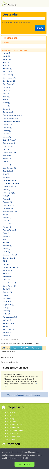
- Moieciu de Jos (9, 187)
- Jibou (5, 174)
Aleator (23, 348)
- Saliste (6, 252)
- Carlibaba (7, 124)
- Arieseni (6, 59)
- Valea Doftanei (8, 323)
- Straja (5, 295)
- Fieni (5, 162)
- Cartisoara (7, 128)
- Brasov (6, 103)
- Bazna (6, 90)
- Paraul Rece (8, 205)
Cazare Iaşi (9, 419)
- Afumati (6, 53)
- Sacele (6, 249)
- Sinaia (5, 273)
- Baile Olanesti (8, 81)
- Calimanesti (7, 112)
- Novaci (6, 190)
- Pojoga (6, 214)
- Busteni (6, 109)
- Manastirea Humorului (11, 183)
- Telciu (5, 308)
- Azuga (5, 65)
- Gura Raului (7, 171)
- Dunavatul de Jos (9, 152)
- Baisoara (6, 87)
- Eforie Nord (7, 155)
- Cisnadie (6, 131)
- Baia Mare (7, 69)
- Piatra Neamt (8, 208)
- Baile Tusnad (8, 84)
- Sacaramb (7, 246)
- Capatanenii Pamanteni (11, 121)
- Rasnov (6, 236)
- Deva (5, 149)
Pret (14, 348)
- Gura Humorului (9, 168)
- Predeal (6, 224)
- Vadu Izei (7, 320)
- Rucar (5, 242)
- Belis (5, 93)
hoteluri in (17, 395)
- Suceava (6, 298)
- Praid (5, 221)
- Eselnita (6, 159)
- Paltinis (6, 199)
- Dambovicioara (8, 143)
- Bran (5, 100)
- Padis (5, 196)
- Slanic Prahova (9, 286)
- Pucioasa (7, 227)
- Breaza (6, 106)
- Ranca (6, 233)
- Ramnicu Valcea (9, 230)
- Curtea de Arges (9, 140)
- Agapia (6, 56)
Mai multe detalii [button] (21, 458)
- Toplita (6, 314)
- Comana (6, 137)
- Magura (6, 177)
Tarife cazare (10, 440)
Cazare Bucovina (12, 428)
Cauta (40, 27)
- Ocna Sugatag (8, 193)
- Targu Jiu (6, 301)
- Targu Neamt (8, 305)
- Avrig (5, 62)
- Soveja (6, 289)
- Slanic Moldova (9, 283)
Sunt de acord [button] (24, 464)
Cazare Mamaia (11, 434)
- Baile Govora (8, 75)
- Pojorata (6, 218)
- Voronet (6, 336)
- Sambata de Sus (9, 255)
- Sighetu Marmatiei (10, 267)
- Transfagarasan (9, 317)
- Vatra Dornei (8, 329)
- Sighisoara (7, 270)
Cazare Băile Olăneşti (13, 425)
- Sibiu (5, 264)
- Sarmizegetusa (8, 258)
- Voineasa (6, 332)
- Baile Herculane (9, 78)
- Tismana (6, 311)
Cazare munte (10, 413)
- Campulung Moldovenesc (12, 115)
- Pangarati (7, 202)
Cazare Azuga (10, 416)
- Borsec (6, 96)
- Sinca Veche (8, 277)
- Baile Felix (7, 72)
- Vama (5, 326)
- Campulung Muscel (10, 118)
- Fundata (6, 165)
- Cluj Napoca (7, 134)
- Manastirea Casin (9, 180)
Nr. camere (36, 348)
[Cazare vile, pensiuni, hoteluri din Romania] (8, 3)
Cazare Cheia (10, 422)
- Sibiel (5, 261)
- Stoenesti (7, 292)
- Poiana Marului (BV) (10, 211)
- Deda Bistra (7, 146)
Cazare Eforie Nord (12, 437)
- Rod (5, 239)
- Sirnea (6, 280)
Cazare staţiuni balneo (14, 431)
